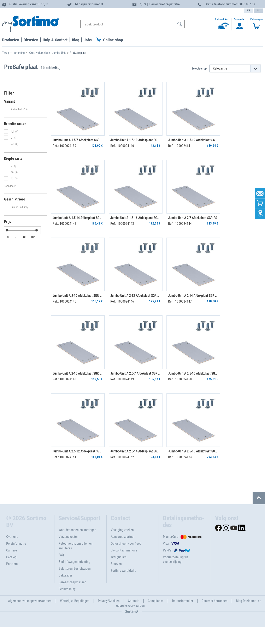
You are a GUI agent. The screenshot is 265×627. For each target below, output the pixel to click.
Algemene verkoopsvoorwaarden (30, 601)
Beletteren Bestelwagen (75, 569)
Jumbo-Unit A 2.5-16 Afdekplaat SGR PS (193, 451)
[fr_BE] (248, 10)
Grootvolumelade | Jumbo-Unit (47, 53)
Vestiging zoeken (122, 530)
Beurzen (116, 564)
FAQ (61, 555)
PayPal (167, 550)
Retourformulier (182, 601)
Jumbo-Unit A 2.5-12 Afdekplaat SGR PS (78, 451)
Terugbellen (118, 557)
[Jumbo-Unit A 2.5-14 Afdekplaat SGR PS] (136, 420)
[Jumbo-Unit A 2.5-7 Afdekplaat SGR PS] (136, 342)
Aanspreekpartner (123, 537)
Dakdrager (65, 575)
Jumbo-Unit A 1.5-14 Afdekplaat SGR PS (78, 218)
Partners (12, 564)
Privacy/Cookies (108, 601)
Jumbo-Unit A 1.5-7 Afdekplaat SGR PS (78, 140)
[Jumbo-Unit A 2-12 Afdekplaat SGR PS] (136, 264)
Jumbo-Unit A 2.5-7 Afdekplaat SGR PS (135, 373)
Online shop (113, 39)
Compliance (156, 601)
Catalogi (11, 557)
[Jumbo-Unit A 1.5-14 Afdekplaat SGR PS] (78, 187)
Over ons (12, 537)
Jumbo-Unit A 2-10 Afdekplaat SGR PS (78, 296)
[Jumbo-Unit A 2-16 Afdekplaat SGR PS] (78, 342)
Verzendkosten (68, 537)
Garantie (133, 601)
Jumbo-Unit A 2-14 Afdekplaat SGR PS (193, 296)
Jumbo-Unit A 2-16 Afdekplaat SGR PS (78, 373)
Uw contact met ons (124, 550)
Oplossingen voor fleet (126, 543)
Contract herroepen (215, 601)
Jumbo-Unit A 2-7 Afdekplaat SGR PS (192, 218)
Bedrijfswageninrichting (74, 562)
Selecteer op (199, 68)
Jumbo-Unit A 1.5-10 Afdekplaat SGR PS (135, 140)
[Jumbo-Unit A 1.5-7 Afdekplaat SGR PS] (78, 109)
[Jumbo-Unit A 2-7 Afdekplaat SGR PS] (193, 187)
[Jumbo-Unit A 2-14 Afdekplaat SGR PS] (193, 264)
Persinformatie (16, 543)
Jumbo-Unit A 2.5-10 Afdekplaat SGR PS (193, 373)
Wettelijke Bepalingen (74, 601)
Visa (166, 543)
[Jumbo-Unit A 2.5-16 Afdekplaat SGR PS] (193, 420)
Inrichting (19, 53)
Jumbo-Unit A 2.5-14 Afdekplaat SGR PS (135, 451)
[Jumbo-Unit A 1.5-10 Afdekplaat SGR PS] (136, 109)
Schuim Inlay (67, 589)
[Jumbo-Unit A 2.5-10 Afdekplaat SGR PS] (193, 342)
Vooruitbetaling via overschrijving (175, 559)
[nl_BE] (258, 10)
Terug (5, 53)
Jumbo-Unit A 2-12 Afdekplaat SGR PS (135, 296)
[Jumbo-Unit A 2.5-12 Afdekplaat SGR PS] (78, 420)
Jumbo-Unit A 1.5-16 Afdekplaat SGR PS (135, 218)
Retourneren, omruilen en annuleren (76, 546)
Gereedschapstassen (72, 582)
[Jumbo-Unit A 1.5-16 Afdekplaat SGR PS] (136, 187)
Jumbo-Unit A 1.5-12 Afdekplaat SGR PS (193, 140)
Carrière (11, 550)
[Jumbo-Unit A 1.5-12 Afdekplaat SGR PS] (193, 109)
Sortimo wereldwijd (123, 571)
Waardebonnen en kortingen (77, 530)
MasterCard (170, 537)
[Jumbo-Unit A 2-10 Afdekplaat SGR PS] (78, 264)
